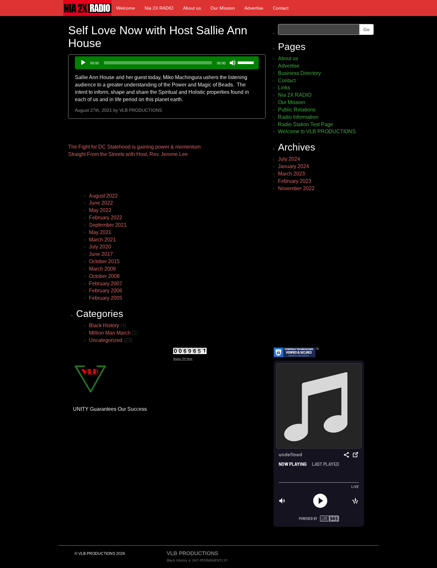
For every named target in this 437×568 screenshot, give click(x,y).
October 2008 (104, 276)
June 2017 (101, 254)
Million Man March (110, 333)
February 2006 (105, 290)
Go (366, 29)
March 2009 (102, 269)
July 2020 (100, 246)
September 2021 (108, 225)
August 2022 (103, 196)
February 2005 (105, 298)
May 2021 (100, 232)
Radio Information (298, 117)
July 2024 (289, 159)
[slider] (247, 62)
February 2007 (105, 283)
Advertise (253, 8)
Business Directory (299, 73)
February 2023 (294, 181)
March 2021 (102, 239)
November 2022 (296, 188)
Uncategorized (105, 340)
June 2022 (101, 203)
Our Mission (223, 8)
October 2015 (104, 261)
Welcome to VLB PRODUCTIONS (317, 131)
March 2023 (291, 173)
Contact (281, 8)
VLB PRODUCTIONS (140, 110)
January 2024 (293, 166)
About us (192, 8)
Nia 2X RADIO (159, 8)
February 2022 (105, 217)
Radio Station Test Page (305, 124)
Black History (104, 325)
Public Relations (296, 109)
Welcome (125, 8)
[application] (167, 62)
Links (284, 87)
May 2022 (100, 210)
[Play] (83, 63)
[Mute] (232, 63)
